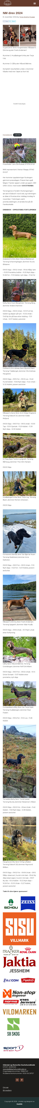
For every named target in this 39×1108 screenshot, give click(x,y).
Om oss (5, 1087)
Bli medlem (7, 1090)
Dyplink (19, 1104)
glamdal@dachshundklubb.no (14, 1069)
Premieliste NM (7, 134)
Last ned (17, 134)
